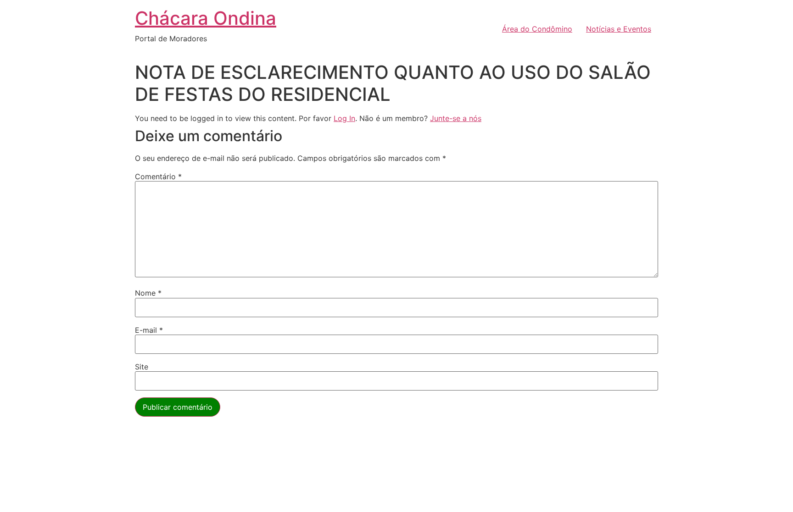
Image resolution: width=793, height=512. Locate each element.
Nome (148, 293)
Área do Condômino (537, 28)
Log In (344, 118)
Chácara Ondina (205, 18)
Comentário (158, 176)
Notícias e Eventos (618, 28)
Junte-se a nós (455, 118)
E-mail (149, 330)
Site (141, 366)
